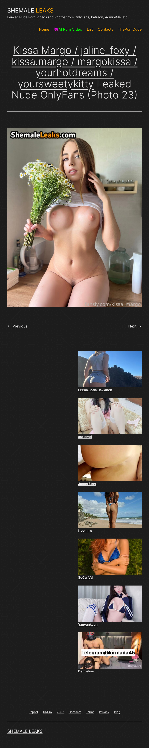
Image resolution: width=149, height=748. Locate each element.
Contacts (105, 29)
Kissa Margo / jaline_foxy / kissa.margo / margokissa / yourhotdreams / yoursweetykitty (75, 67)
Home (44, 29)
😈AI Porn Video (68, 29)
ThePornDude (130, 29)
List (90, 29)
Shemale (30, 10)
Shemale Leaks (25, 731)
